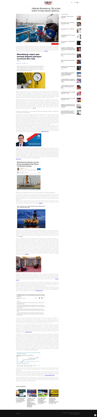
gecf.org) (47, 131)
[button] (71, 2)
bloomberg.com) (28, 332)
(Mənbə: (43, 131)
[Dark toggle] (74, 2)
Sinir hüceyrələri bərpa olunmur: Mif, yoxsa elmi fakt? (68, 67)
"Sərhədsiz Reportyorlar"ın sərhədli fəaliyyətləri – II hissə (68, 92)
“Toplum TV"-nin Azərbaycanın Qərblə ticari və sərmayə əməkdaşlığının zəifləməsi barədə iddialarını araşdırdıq (31, 402)
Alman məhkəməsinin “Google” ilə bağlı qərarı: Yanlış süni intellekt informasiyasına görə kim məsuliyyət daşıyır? (68, 112)
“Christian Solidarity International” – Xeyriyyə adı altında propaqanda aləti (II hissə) (68, 80)
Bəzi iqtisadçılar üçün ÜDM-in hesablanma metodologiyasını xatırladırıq (42, 400)
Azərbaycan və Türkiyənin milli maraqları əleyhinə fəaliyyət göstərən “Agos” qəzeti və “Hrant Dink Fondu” (68, 48)
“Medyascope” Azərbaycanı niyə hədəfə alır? (67, 17)
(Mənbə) (46, 51)
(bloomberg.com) (39, 290)
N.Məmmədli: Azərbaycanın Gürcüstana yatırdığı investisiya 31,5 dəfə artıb (54, 400)
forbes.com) (18, 159)
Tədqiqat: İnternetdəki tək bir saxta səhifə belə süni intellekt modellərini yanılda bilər (68, 105)
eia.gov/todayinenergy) (50, 375)
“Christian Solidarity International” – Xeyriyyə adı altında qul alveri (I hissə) (68, 86)
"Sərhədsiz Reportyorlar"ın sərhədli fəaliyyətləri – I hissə (68, 99)
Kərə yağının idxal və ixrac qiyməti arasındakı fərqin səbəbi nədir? (20, 399)
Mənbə (34, 108)
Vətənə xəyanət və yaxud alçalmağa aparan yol (68, 42)
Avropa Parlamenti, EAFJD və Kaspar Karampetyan (68, 36)
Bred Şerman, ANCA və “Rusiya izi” (67, 28)
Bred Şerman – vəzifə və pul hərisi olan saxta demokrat (67, 23)
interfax (21, 236)
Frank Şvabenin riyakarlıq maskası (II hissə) (68, 54)
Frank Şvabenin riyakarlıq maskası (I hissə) (68, 61)
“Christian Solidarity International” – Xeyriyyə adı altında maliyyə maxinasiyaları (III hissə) (68, 73)
